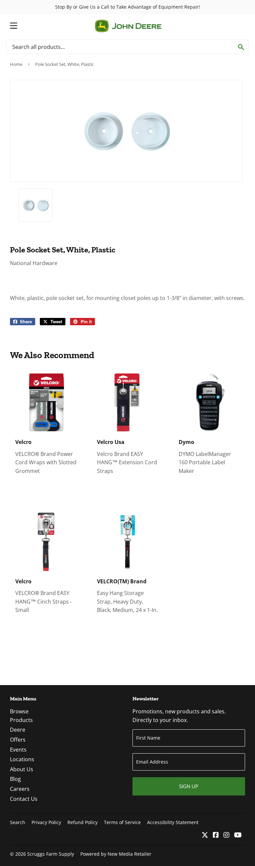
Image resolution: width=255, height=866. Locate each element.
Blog (15, 779)
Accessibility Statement (173, 822)
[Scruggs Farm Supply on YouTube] (238, 835)
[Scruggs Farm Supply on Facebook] (216, 835)
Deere (17, 729)
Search (17, 822)
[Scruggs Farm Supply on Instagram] (226, 835)
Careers (20, 789)
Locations (22, 759)
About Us (21, 769)
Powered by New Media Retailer (115, 854)
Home (16, 64)
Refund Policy (82, 822)
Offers (18, 739)
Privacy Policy (46, 822)
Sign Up (188, 786)
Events (18, 749)
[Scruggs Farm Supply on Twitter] (205, 835)
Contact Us (24, 798)
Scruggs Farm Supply (50, 854)
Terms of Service (122, 822)
